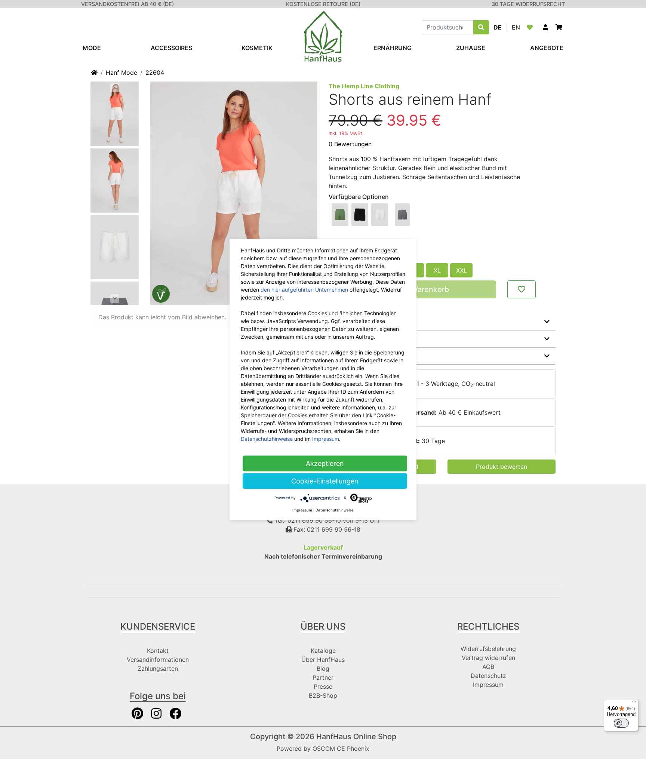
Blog (323, 668)
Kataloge (323, 650)
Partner (323, 677)
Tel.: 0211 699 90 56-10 (307, 520)
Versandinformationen (158, 659)
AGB (488, 666)
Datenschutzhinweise (267, 439)
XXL (461, 270)
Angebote (546, 48)
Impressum (488, 684)
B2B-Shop (323, 695)
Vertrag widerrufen (488, 657)
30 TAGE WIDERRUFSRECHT (528, 4)
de (497, 27)
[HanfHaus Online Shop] (323, 36)
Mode (92, 48)
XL (437, 270)
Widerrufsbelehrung (488, 648)
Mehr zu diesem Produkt (371, 321)
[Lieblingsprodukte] (531, 27)
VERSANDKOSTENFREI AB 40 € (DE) (127, 4)
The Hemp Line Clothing (364, 86)
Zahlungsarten (158, 668)
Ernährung (392, 48)
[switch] (621, 723)
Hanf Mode (121, 72)
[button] (545, 27)
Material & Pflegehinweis (371, 338)
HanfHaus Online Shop (356, 736)
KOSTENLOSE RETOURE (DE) (323, 4)
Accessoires (171, 48)
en (516, 27)
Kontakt (158, 650)
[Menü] (634, 703)
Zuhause (470, 48)
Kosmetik (257, 48)
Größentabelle (356, 356)
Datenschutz (488, 675)
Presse (323, 686)
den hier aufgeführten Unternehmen (304, 289)
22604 (154, 72)
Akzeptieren (325, 463)
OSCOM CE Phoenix (341, 748)
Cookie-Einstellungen (325, 481)
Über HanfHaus (323, 659)
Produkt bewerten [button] (501, 466)
